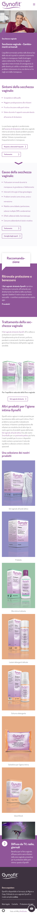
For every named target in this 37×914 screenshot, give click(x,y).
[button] (3, 910)
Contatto (15, 904)
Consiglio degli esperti (11, 236)
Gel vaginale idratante (17, 399)
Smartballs (6, 435)
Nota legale (6, 904)
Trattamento (8, 154)
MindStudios (23, 911)
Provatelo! (6, 304)
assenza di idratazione (13, 129)
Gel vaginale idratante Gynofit (14, 286)
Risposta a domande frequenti (14, 147)
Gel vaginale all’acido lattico (11, 432)
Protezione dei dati (26, 904)
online (15, 897)
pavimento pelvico (21, 435)
